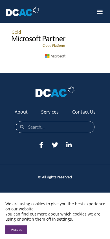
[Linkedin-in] (69, 145)
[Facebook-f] (41, 145)
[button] (99, 11)
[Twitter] (55, 145)
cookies (80, 214)
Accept (16, 229)
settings (64, 219)
